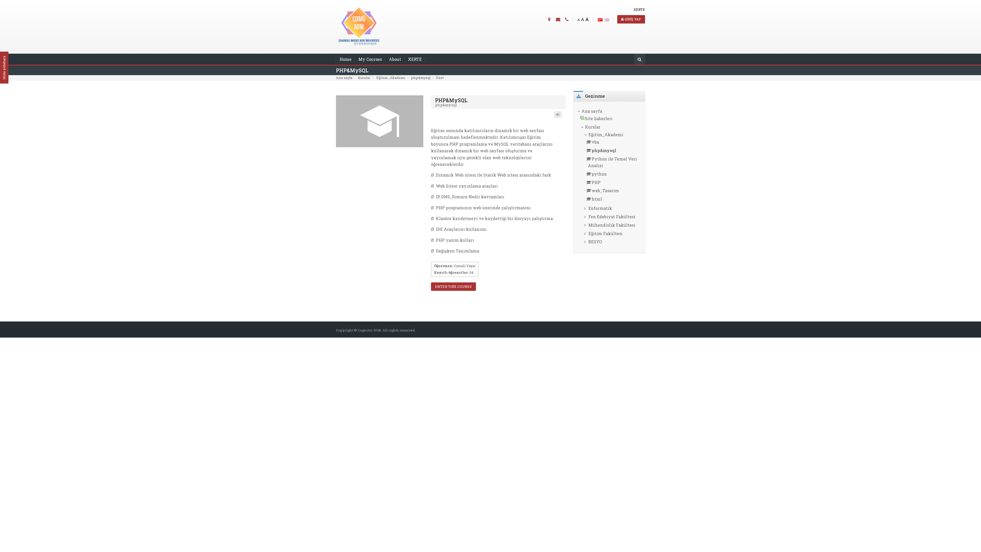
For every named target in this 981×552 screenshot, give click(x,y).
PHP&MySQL (352, 70)
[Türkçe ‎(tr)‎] (600, 19)
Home (346, 59)
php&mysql (421, 77)
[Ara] (639, 60)
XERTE (415, 59)
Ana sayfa (344, 77)
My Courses (370, 59)
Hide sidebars (4, 68)
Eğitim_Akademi (390, 77)
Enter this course (453, 286)
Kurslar (364, 77)
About (395, 59)
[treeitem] (609, 111)
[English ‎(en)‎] (607, 19)
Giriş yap (632, 19)
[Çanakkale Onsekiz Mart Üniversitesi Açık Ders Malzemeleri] (359, 26)
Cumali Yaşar (465, 265)
